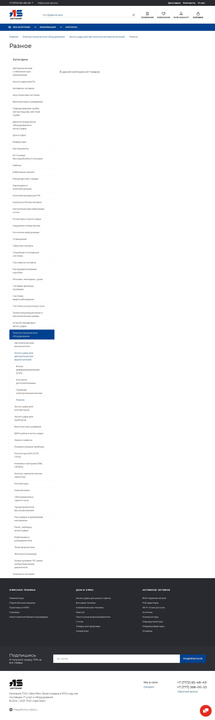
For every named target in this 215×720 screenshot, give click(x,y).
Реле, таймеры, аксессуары (23, 529)
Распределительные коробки (25, 271)
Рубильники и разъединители (23, 539)
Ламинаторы (16, 598)
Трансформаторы (24, 547)
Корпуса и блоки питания (27, 202)
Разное (20, 399)
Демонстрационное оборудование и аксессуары (24, 125)
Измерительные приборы (29, 446)
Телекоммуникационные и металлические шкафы (27, 314)
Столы (79, 621)
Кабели (17, 165)
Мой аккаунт (181, 17)
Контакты (189, 3)
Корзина (198, 17)
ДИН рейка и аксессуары (28, 433)
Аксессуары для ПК (24, 81)
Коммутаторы (150, 616)
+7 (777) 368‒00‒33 (191, 687)
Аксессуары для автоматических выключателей (23, 356)
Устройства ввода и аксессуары (24, 324)
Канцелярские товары (25, 178)
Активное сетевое (23, 88)
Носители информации (26, 232)
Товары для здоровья (88, 626)
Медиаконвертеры (153, 626)
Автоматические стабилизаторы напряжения (22, 71)
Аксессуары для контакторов (23, 408)
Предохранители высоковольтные (24, 509)
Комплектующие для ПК (26, 195)
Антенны (147, 612)
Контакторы (21, 483)
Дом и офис (19, 135)
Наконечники (22, 490)
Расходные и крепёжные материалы (28, 519)
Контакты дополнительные (26, 381)
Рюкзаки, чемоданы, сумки (28, 279)
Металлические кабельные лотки (28, 211)
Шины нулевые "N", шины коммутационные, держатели (28, 564)
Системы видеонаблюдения (23, 298)
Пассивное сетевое (24, 262)
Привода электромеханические (29, 391)
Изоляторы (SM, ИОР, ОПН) (26, 455)
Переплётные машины (22, 602)
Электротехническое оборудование (25, 334)
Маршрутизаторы (152, 621)
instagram (149, 686)
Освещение (20, 239)
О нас (201, 3)
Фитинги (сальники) (25, 554)
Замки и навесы (23, 440)
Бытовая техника (85, 602)
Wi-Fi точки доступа (153, 607)
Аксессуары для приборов (23, 418)
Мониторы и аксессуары (27, 219)
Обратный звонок (47, 3)
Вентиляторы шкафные (27, 426)
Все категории (21, 27)
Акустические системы (26, 95)
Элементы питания (23, 574)
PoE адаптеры (150, 602)
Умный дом (82, 631)
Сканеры (14, 612)
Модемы (147, 631)
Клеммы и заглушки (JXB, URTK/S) (28, 465)
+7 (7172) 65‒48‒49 (20, 3)
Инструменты (21, 148)
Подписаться (192, 658)
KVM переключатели (154, 598)
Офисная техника (23, 245)
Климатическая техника (89, 607)
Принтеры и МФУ (19, 607)
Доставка (174, 3)
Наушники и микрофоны (26, 225)
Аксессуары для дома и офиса (93, 598)
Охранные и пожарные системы (26, 254)
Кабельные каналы (23, 172)
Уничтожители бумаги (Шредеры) (28, 616)
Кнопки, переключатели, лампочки (28, 475)
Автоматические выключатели (24, 344)
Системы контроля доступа (28, 306)
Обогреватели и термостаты (23, 499)
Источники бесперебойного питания (27, 157)
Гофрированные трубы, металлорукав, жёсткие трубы (26, 111)
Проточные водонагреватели (93, 616)
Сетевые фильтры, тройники (23, 288)
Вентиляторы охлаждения (28, 101)
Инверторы (19, 142)
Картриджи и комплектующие (22, 187)
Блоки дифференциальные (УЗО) (27, 369)
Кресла (80, 612)
